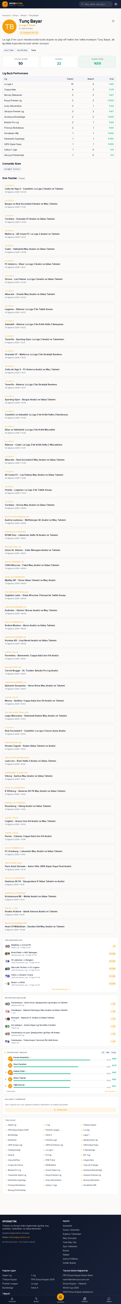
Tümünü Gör (62, 1110)
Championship (14, 1150)
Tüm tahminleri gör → (60, 989)
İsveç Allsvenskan (53, 1180)
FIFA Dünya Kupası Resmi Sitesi (78, 1275)
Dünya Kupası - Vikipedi (74, 1283)
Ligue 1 (86, 1135)
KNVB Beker (51, 1165)
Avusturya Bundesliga (92, 1170)
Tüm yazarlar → (110, 1091)
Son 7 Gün (8, 50)
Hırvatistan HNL (90, 1185)
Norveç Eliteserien (91, 1180)
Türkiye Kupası (89, 1125)
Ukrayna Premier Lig (92, 1175)
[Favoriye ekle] (113, 20)
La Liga (86, 1130)
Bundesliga (13, 1135)
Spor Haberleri (70, 1246)
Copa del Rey (14, 1160)
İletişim (24, 15)
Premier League (52, 1130)
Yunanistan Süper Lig (17, 1175)
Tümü (33, 50)
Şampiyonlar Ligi (90, 1140)
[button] (30, 1057)
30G (107, 1052)
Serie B (11, 1155)
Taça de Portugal (90, 1165)
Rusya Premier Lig (53, 1175)
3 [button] (11, 1074)
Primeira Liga (51, 1140)
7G (103, 1052)
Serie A (49, 1135)
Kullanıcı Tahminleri (72, 1234)
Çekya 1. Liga (51, 1185)
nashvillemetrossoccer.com (76, 1279)
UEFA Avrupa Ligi (15, 1145)
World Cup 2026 (71, 1287)
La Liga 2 (12, 169)
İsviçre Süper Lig (53, 1170)
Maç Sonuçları (70, 1238)
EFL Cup (86, 1155)
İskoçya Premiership (17, 1190)
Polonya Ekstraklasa (16, 1185)
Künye (15, 15)
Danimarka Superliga (17, 1180)
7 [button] (11, 1060)
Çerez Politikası (70, 1259)
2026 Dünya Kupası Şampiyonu (78, 1292)
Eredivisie (12, 1140)
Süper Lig (12, 1125)
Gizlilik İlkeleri (69, 1263)
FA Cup (49, 1155)
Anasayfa (6, 15)
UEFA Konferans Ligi (54, 1145)
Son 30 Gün (22, 50)
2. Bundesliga (89, 1150)
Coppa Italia (88, 1160)
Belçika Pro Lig (14, 1170)
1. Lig (48, 1125)
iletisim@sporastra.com (19, 1237)
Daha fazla (11, 1091)
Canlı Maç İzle (69, 1242)
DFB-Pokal (50, 1160)
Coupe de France (15, 1165)
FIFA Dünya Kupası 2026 (18, 1130)
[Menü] (116, 4)
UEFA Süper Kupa (90, 1145)
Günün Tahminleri (71, 1230)
